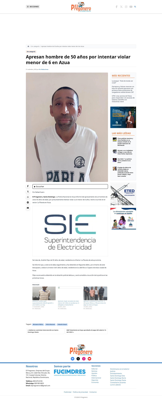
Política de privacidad (80, 392)
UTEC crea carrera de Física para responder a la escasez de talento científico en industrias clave (123, 98)
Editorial (94, 369)
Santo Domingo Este (117, 376)
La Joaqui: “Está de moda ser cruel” (122, 82)
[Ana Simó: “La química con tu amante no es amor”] (115, 160)
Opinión (94, 373)
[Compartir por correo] (28, 208)
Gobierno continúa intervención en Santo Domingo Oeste (43, 331)
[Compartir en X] (28, 192)
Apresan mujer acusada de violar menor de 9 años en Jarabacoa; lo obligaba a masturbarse (68, 303)
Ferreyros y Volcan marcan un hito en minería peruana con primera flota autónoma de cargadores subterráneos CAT (123, 89)
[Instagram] (126, 7)
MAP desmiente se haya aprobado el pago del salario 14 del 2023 (86, 331)
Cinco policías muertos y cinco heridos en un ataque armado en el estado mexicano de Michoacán (125, 142)
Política (94, 376)
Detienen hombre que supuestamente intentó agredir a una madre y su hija (42, 303)
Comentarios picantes (118, 382)
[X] (121, 7)
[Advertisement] (81, 29)
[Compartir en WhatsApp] (28, 197)
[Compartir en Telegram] (28, 202)
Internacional (96, 378)
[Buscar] (135, 6)
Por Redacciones (43, 69)
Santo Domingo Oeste (118, 380)
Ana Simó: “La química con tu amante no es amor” (125, 160)
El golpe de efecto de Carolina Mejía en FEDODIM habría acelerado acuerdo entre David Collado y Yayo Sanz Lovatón (125, 172)
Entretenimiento (116, 373)
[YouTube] (131, 7)
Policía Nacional (50, 324)
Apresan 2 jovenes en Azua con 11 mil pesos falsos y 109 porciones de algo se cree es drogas (95, 303)
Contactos (93, 392)
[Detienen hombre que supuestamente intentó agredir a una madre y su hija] (44, 293)
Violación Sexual (62, 324)
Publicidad (67, 392)
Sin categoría (35, 46)
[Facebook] (116, 7)
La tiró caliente (115, 385)
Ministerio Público (38, 324)
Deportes (95, 380)
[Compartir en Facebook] (28, 186)
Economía (95, 382)
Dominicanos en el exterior (119, 369)
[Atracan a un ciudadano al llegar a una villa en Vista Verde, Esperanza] (115, 152)
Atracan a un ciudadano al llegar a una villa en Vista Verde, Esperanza (125, 152)
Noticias (94, 371)
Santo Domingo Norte (118, 378)
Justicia (112, 371)
